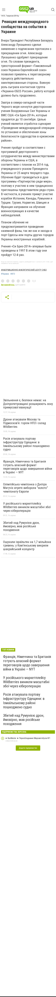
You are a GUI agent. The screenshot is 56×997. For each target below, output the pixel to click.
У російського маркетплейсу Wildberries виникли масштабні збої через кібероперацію (27, 507)
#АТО (12, 274)
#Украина (5, 274)
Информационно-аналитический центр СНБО (24, 270)
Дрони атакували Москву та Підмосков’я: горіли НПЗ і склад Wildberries (24, 423)
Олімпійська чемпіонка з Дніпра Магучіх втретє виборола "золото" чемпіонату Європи (25, 487)
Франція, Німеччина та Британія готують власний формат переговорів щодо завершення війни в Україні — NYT (27, 467)
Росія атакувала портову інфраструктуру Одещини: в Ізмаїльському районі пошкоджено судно (26, 444)
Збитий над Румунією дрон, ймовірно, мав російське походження (21, 526)
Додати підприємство (28, 748)
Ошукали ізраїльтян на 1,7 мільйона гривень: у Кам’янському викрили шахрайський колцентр (27, 545)
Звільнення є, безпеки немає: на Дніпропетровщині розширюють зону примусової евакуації (28, 403)
